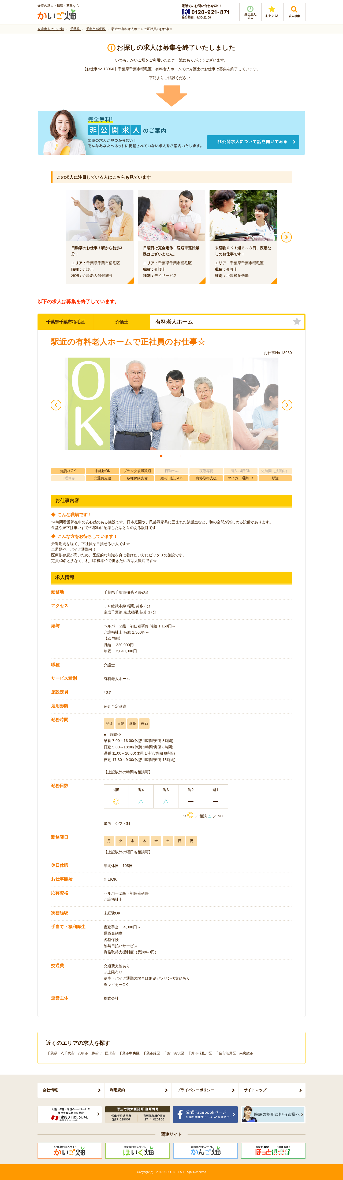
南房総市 (246, 1053)
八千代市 (67, 1053)
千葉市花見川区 (200, 1053)
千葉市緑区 (151, 1053)
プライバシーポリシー (195, 1090)
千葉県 (52, 1053)
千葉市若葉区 (225, 1053)
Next (286, 237)
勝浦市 (96, 1053)
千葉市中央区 (129, 1053)
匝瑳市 (110, 1053)
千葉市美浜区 (173, 1053)
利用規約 (117, 1090)
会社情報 (50, 1090)
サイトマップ (255, 1090)
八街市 (83, 1053)
